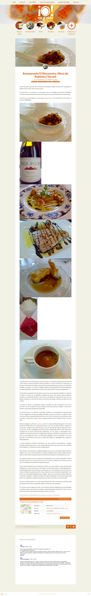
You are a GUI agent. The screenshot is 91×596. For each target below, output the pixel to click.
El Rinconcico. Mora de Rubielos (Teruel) (31, 502)
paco (55, 79)
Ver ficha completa (65, 517)
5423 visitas (33, 526)
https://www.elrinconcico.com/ (53, 513)
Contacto (22, 2)
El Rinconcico (48, 98)
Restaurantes (26, 526)
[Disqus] (45, 562)
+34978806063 (49, 510)
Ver (69, 389)
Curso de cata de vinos (47, 2)
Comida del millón (64, 2)
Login (88, 594)
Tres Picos (39, 424)
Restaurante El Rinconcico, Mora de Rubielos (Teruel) (45, 75)
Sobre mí (76, 2)
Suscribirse (32, 2)
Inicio (14, 2)
